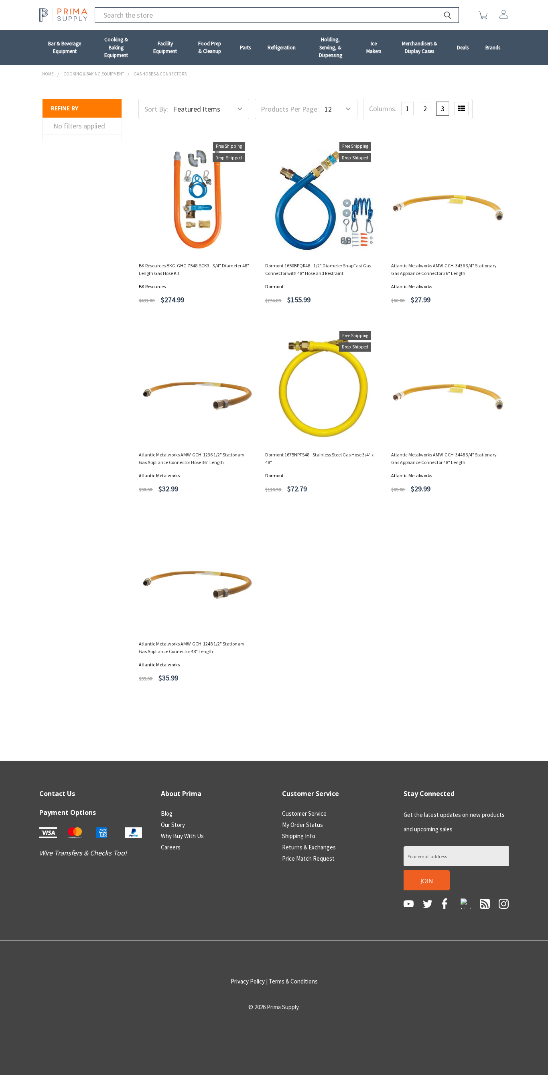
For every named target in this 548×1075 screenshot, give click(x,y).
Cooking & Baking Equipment (116, 47)
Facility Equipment (165, 47)
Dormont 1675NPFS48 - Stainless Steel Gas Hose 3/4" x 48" (319, 458)
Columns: (383, 108)
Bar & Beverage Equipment (64, 47)
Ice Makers (373, 47)
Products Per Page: (290, 109)
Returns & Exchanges (309, 847)
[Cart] (484, 15)
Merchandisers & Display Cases (419, 47)
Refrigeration (282, 47)
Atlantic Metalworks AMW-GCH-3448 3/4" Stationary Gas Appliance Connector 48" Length (444, 458)
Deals (463, 47)
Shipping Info (298, 836)
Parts (245, 47)
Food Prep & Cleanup (209, 47)
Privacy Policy (248, 981)
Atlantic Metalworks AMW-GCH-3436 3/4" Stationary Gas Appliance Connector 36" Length (444, 269)
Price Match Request (308, 858)
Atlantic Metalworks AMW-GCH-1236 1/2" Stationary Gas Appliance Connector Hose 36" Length (191, 458)
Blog (167, 813)
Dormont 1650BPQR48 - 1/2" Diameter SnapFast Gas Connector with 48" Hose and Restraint (318, 269)
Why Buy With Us (182, 836)
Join (426, 881)
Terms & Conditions (293, 981)
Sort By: (156, 109)
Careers (171, 847)
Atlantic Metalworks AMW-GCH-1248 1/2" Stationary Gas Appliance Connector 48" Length (191, 647)
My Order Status (302, 825)
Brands (492, 47)
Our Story (173, 825)
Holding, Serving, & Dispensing (330, 47)
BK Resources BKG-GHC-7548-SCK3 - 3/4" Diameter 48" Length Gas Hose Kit (194, 269)
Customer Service (304, 813)
